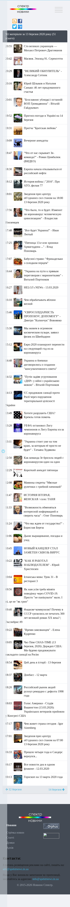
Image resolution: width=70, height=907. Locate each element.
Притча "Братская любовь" (40, 128)
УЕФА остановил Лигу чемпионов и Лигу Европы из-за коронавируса (44, 429)
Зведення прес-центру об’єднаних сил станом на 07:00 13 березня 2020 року (43, 740)
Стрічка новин (15, 832)
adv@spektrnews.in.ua (16, 869)
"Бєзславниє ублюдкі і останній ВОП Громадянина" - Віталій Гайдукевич (43, 103)
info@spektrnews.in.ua (45, 879)
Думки (10, 842)
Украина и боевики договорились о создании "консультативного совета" (40, 364)
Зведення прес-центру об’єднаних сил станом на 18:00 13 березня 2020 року (43, 198)
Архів (9, 847)
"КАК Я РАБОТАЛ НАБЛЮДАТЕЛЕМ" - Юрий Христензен (41, 565)
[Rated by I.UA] (51, 835)
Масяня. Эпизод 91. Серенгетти (43, 58)
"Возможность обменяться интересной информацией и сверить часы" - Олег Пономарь (43, 511)
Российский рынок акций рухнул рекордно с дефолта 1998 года (44, 691)
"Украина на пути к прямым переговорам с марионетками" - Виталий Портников (43, 275)
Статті (10, 837)
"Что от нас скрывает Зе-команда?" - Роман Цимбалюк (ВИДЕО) (42, 157)
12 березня (15, 789)
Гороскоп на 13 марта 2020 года (43, 776)
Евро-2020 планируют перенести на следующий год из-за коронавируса (44, 348)
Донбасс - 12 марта (35, 674)
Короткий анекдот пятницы (41, 470)
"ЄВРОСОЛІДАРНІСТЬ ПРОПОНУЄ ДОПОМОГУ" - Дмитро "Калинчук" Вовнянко (43, 316)
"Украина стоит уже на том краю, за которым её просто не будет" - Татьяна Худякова (42, 445)
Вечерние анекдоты (36, 140)
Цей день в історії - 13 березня (42, 662)
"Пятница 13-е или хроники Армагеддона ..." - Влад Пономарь (41, 247)
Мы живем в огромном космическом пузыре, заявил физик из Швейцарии (41, 332)
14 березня (55, 789)
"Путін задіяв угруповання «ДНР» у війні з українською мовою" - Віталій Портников (41, 381)
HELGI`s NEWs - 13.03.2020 (41, 287)
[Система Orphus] (51, 825)
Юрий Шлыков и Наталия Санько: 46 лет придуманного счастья (42, 87)
